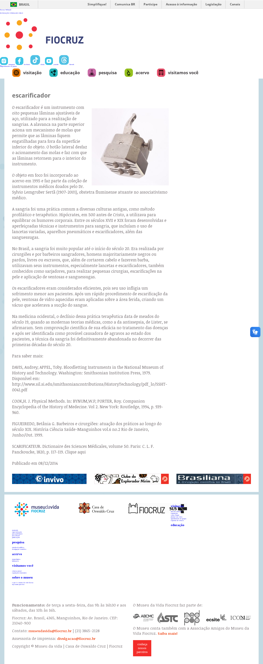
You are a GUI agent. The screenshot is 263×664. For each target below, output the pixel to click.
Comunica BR (125, 4)
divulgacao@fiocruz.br (76, 638)
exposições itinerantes (19, 573)
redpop (192, 617)
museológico (16, 559)
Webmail (8, 10)
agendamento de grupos (9, 66)
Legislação (213, 4)
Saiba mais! (167, 633)
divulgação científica (19, 549)
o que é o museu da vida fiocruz (22, 582)
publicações (16, 537)
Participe (150, 4)
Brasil (24, 4)
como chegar (175, 515)
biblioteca (15, 561)
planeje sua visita (176, 517)
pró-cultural (16, 535)
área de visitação (176, 511)
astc (167, 617)
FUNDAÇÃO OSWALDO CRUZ (11, 13)
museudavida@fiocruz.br (50, 631)
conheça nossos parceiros (142, 648)
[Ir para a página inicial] (60, 54)
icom (240, 617)
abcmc (143, 617)
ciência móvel (17, 571)
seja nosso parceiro (18, 584)
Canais (235, 4)
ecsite (216, 617)
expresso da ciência (177, 520)
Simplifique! (97, 4)
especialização (17, 532)
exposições (174, 513)
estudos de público (18, 547)
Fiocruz (2, 10)
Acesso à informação (181, 4)
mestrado (15, 530)
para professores (17, 534)
